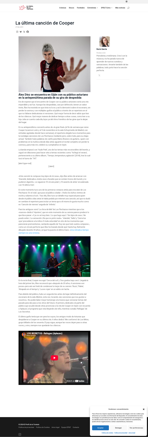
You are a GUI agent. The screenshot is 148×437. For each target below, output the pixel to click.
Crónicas (62, 8)
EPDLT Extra (105, 8)
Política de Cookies (107, 433)
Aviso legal (131, 433)
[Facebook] (27, 31)
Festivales (81, 8)
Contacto (76, 427)
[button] (144, 409)
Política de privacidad (120, 433)
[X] (24, 31)
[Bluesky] (20, 31)
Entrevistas (91, 8)
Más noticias (120, 8)
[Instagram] (17, 31)
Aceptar (100, 428)
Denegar (118, 428)
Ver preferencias (136, 428)
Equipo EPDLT (66, 427)
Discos (71, 8)
